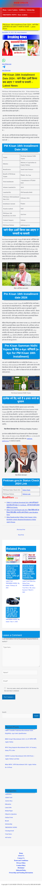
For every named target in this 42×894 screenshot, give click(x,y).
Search (4, 712)
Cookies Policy (21, 865)
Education (32, 581)
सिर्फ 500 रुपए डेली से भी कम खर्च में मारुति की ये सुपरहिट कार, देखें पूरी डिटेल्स (12, 612)
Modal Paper (9, 811)
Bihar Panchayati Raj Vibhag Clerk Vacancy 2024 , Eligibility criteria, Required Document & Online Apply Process (22, 519)
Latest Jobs (8, 807)
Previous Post (21, 529)
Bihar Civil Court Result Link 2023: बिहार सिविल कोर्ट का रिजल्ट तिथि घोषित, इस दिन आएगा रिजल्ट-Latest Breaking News (23, 512)
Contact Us (21, 858)
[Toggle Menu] (21, 10)
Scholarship (30, 10)
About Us (21, 856)
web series (8, 837)
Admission (8, 794)
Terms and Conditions (21, 860)
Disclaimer (21, 868)
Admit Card (9, 581)
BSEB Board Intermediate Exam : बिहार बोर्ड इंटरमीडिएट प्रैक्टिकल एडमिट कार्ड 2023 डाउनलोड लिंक (29, 572)
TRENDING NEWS (10, 15)
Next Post (21, 535)
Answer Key (8, 801)
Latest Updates (13, 10)
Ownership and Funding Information (21, 873)
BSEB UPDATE (21, 2)
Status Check (26, 490)
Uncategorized (9, 831)
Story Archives (22, 15)
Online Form (25, 583)
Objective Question (11, 814)
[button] (21, 63)
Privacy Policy (21, 863)
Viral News (25, 588)
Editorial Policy (21, 870)
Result (7, 821)
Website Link (26, 494)
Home (5, 10)
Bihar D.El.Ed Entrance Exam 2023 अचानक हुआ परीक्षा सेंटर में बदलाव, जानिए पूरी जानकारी (12, 572)
